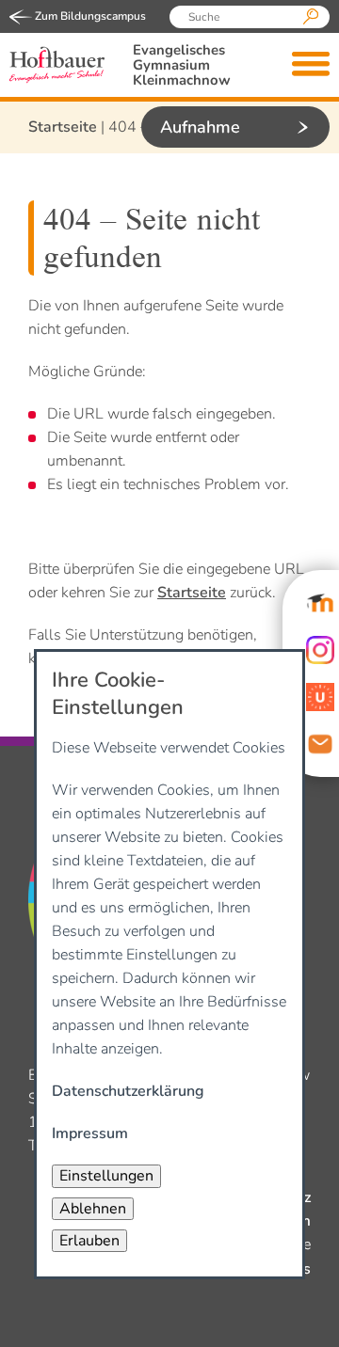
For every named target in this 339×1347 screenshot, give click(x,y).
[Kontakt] (320, 744)
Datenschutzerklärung (128, 1091)
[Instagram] (320, 650)
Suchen (311, 17)
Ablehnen (92, 1208)
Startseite (62, 127)
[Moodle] (320, 603)
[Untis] (320, 697)
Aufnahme (200, 127)
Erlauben (89, 1240)
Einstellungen (106, 1175)
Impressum (90, 1133)
